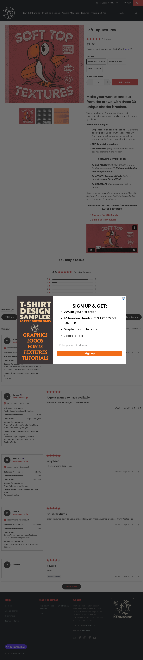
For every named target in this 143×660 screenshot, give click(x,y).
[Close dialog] (123, 298)
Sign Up (90, 353)
